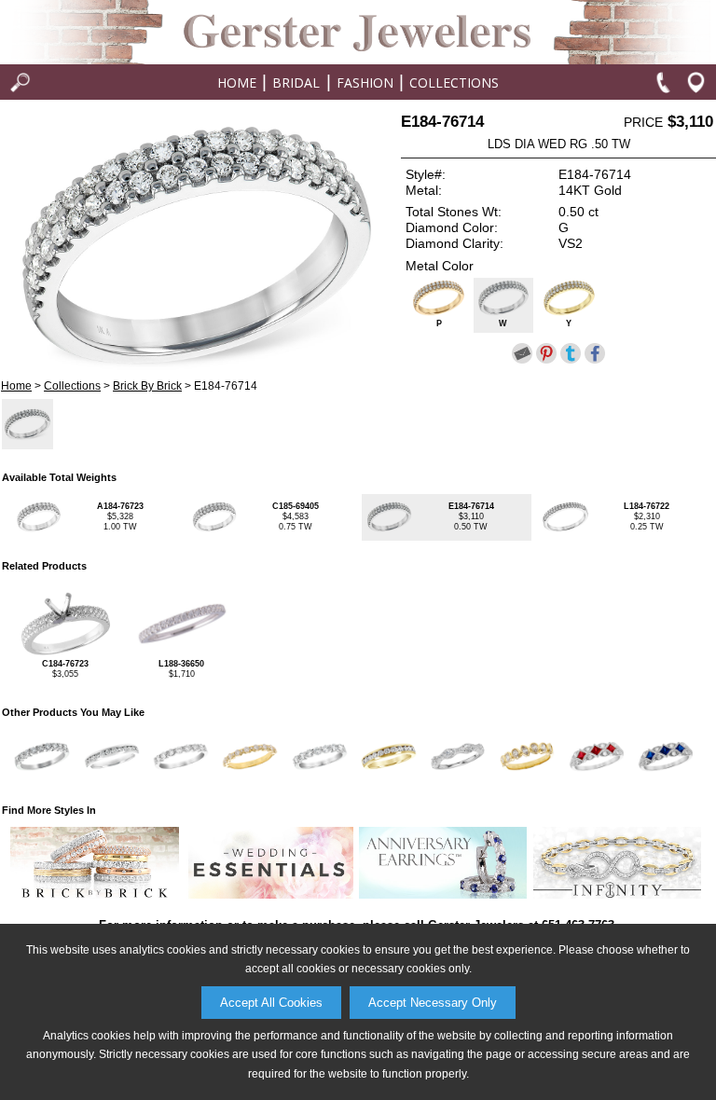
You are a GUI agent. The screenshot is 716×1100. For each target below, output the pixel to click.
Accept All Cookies (271, 1003)
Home (236, 82)
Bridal (296, 82)
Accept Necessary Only (432, 1003)
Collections (454, 82)
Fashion (365, 82)
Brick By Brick (147, 385)
